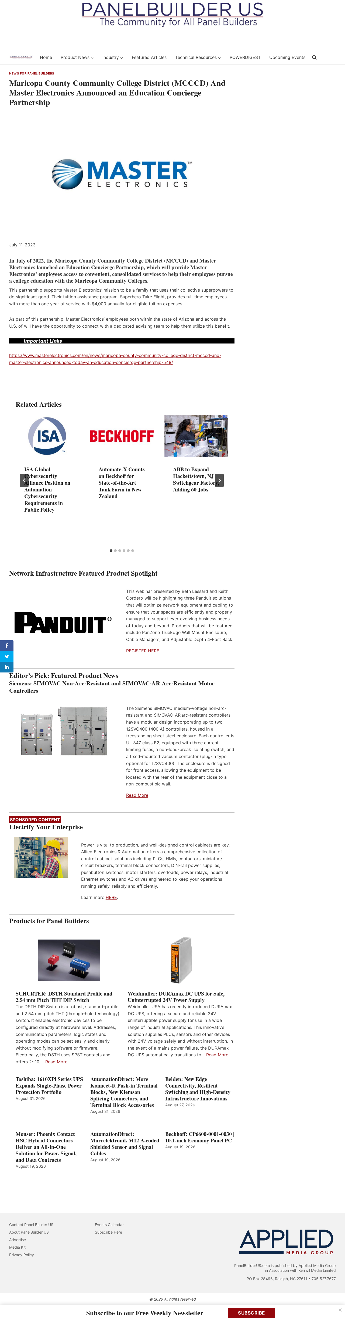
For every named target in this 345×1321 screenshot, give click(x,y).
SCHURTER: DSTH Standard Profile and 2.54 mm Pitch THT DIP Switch (64, 996)
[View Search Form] (314, 57)
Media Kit (17, 1247)
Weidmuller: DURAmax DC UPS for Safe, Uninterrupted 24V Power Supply (176, 996)
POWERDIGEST (245, 57)
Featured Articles (149, 57)
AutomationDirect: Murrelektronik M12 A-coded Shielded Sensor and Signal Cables (124, 1144)
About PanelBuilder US (29, 1232)
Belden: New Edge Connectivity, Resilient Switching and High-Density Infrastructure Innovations (197, 1089)
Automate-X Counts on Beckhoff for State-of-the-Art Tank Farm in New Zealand (122, 482)
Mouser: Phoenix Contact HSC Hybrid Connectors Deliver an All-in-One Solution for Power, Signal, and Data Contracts (46, 1147)
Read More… (58, 1061)
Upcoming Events (287, 57)
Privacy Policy (21, 1254)
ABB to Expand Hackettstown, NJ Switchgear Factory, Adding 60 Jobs (196, 479)
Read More (137, 795)
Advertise (17, 1239)
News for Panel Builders (31, 73)
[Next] (219, 480)
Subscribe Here (108, 1232)
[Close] (340, 1309)
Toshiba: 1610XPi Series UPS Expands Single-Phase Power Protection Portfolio (49, 1085)
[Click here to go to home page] (21, 57)
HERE (111, 897)
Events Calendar (109, 1224)
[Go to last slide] (24, 480)
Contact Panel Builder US (31, 1224)
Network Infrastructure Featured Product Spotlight (83, 573)
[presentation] (47, 436)
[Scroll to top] (335, 1305)
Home (46, 57)
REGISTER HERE (142, 650)
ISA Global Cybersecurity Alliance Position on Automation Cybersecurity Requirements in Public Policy (47, 489)
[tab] (111, 550)
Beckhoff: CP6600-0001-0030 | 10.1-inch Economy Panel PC (199, 1137)
